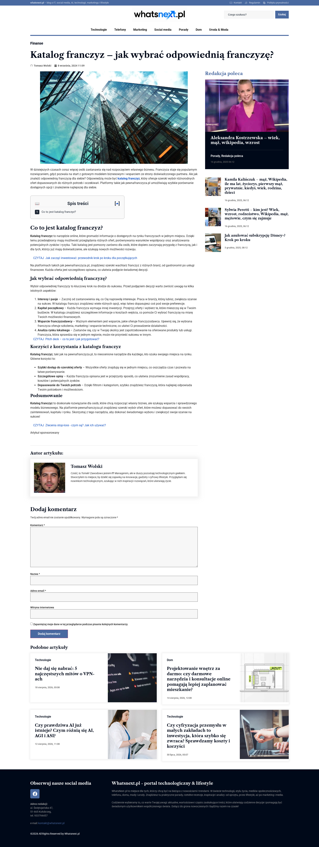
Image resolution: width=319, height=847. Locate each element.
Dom (199, 29)
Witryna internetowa (42, 607)
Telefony (120, 29)
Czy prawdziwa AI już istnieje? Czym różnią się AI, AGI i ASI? (64, 730)
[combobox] (249, 14)
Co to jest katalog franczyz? (56, 212)
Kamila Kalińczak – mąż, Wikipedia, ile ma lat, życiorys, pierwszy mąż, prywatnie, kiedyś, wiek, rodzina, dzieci (256, 185)
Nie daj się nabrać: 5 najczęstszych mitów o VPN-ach (65, 674)
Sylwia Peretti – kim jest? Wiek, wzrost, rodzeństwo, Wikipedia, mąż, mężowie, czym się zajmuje (257, 214)
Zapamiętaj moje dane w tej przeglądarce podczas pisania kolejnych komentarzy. (80, 624)
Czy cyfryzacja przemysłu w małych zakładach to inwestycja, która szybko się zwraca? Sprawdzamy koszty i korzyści (198, 736)
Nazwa (35, 574)
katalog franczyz (129, 178)
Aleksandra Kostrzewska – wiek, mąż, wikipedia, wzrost (245, 140)
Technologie (99, 29)
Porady (183, 29)
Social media (162, 29)
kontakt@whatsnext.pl (51, 823)
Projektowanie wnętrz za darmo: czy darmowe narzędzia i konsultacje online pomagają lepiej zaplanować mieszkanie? (198, 679)
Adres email (38, 590)
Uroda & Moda (218, 29)
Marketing (140, 29)
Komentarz (37, 525)
